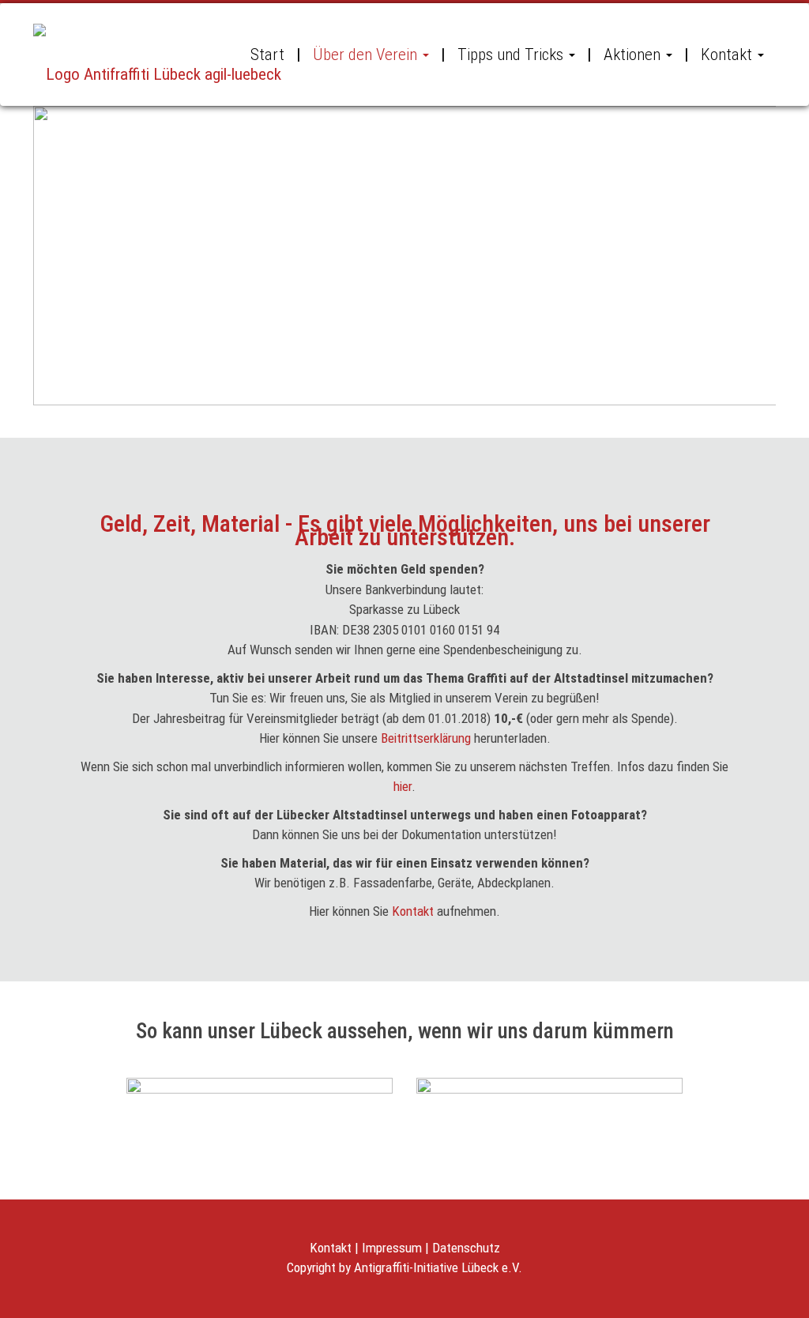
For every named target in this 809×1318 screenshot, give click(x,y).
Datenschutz (466, 1248)
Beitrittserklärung (426, 738)
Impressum (392, 1248)
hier (402, 786)
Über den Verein (365, 54)
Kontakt (726, 54)
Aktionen (632, 54)
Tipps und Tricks (510, 54)
